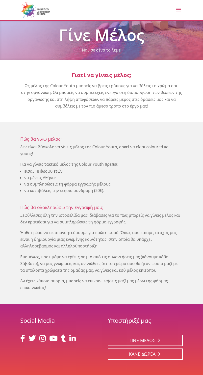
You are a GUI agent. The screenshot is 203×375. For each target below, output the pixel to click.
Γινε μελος (142, 340)
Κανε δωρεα (142, 354)
